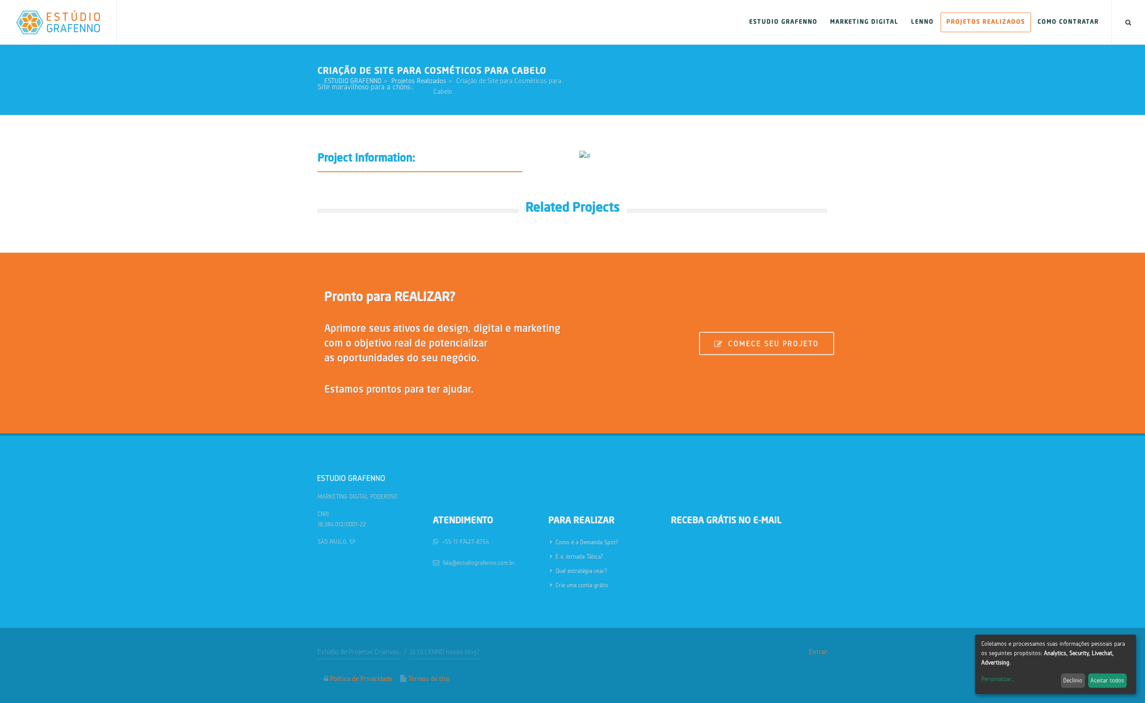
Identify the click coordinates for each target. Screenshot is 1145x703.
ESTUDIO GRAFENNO (353, 81)
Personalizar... (998, 679)
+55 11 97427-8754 (465, 541)
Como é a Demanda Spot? (587, 542)
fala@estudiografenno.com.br (479, 562)
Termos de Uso (429, 678)
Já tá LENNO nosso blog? (444, 652)
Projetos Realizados (418, 81)
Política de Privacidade (361, 678)
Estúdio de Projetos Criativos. (359, 652)
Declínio (1072, 680)
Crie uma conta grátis (582, 585)
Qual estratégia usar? (581, 570)
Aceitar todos (1107, 680)
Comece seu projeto (772, 343)
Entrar (818, 652)
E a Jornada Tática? (579, 556)
